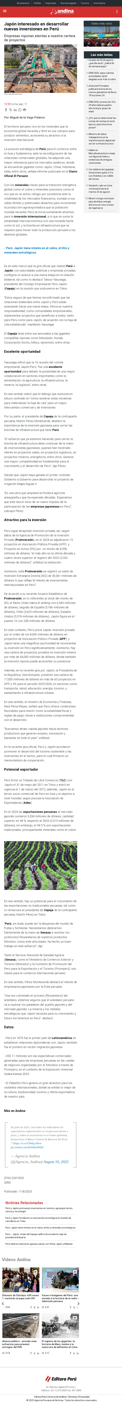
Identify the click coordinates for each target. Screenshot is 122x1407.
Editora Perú (40, 1397)
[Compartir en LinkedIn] (38, 1307)
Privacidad (84, 1397)
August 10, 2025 (56, 1162)
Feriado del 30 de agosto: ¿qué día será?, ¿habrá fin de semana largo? (101, 63)
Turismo (85, 3)
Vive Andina (99, 3)
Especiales (50, 3)
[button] (2, 1303)
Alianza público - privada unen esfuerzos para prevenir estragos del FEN (19, 1344)
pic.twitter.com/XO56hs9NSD (27, 1147)
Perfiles (37, 3)
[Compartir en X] (35, 1307)
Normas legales (68, 3)
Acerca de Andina (57, 1397)
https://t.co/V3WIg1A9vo (27, 1143)
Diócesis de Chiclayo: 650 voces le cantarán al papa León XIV (20, 1297)
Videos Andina (16, 1259)
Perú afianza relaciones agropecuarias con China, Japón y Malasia (38, 1244)
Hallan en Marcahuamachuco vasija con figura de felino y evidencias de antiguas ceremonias (102, 156)
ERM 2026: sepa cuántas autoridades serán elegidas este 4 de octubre (102, 76)
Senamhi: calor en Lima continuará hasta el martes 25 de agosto (100, 188)
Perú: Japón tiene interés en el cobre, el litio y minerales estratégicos (40, 1227)
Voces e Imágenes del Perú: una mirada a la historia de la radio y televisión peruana (60, 1298)
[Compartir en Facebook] (31, 1307)
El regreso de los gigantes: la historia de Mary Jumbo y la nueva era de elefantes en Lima (59, 1344)
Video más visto (101, 23)
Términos (72, 1397)
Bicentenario (23, 3)
